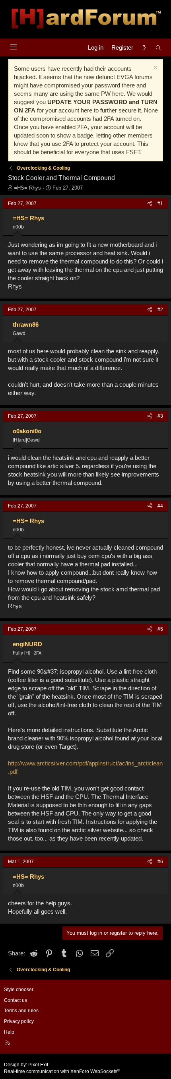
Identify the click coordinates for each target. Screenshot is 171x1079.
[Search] (158, 47)
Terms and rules (21, 1010)
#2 (160, 309)
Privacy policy (19, 1021)
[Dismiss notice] (154, 68)
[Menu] (13, 47)
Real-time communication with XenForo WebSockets (62, 1071)
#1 (160, 203)
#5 (160, 629)
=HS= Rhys (27, 188)
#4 (160, 506)
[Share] (150, 203)
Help (9, 1032)
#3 (160, 416)
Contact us (15, 1000)
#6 (160, 861)
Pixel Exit (38, 1064)
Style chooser (18, 989)
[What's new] (144, 47)
